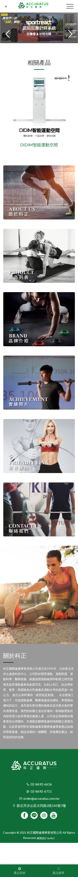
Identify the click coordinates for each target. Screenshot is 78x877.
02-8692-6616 (41, 784)
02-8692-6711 (41, 791)
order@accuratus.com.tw (41, 798)
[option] (39, 110)
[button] (69, 34)
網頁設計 (42, 838)
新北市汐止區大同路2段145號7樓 (41, 805)
